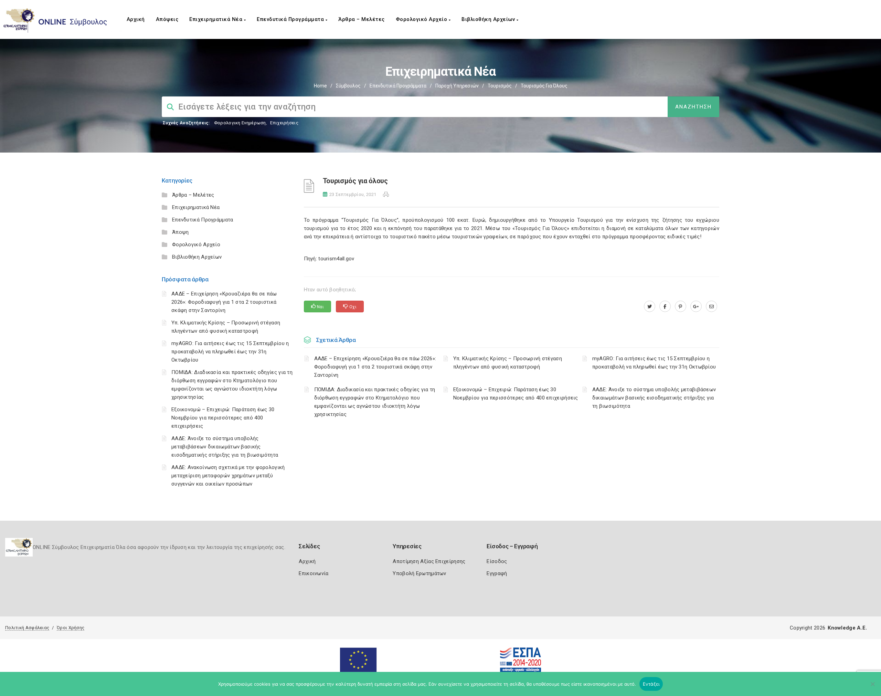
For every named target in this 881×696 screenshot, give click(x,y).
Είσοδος (497, 561)
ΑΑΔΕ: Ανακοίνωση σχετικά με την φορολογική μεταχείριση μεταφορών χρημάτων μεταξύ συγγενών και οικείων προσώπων (228, 475)
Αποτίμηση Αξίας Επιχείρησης (429, 561)
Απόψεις (167, 19)
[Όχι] (872, 687)
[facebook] (665, 306)
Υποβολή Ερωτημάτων (419, 573)
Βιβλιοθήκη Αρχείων (489, 19)
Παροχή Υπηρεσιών (457, 86)
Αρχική (136, 19)
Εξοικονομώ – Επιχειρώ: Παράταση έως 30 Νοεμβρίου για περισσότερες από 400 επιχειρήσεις (222, 417)
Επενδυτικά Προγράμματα (291, 19)
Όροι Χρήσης (70, 627)
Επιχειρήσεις (284, 122)
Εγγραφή (497, 573)
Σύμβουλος (348, 86)
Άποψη (180, 232)
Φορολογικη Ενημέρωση (240, 122)
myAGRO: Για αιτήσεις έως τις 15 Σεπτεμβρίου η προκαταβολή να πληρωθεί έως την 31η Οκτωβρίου (230, 351)
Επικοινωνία (313, 573)
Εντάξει (651, 684)
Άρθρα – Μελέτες (361, 19)
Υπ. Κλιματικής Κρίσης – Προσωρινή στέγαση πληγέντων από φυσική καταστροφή (507, 362)
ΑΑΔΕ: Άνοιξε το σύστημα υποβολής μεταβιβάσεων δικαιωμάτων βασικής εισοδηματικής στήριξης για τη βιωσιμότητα (224, 446)
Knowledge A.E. (847, 628)
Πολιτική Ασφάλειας (27, 627)
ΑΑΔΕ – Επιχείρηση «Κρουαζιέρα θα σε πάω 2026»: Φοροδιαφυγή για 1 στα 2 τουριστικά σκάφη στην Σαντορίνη (224, 302)
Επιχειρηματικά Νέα (216, 19)
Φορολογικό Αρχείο (422, 19)
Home (320, 86)
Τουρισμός (500, 86)
